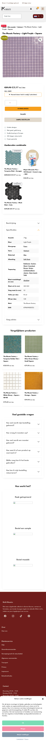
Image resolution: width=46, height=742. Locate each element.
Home (4, 27)
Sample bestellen (23, 119)
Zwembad (31, 266)
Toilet (25, 275)
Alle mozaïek (12, 27)
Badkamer (27, 263)
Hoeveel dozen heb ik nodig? (20, 94)
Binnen (26, 268)
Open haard (33, 273)
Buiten (31, 268)
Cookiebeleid (20, 739)
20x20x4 (26, 280)
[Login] (31, 9)
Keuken (33, 263)
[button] (43, 699)
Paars (25, 246)
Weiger (23, 729)
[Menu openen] (42, 8)
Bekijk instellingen (23, 734)
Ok (23, 723)
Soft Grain (27, 259)
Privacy (26, 739)
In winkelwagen (23, 108)
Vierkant (20, 27)
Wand (25, 266)
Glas (25, 255)
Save (4, 26)
